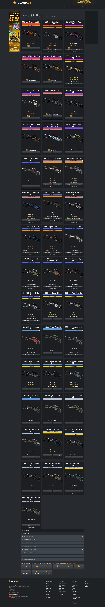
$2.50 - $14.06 (74, 113)
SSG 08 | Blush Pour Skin (31, 159)
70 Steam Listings (57, 49)
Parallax (53, 118)
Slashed (53, 254)
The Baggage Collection (52, 488)
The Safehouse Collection (73, 316)
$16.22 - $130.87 (74, 384)
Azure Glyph (32, 390)
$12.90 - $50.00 (52, 312)
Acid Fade (75, 320)
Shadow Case (53, 80)
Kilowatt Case (75, 182)
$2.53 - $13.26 (74, 487)
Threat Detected (53, 288)
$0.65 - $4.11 (31, 314)
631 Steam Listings (57, 252)
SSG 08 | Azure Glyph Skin (31, 362)
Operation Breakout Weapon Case (32, 250)
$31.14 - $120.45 (74, 45)
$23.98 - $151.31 (31, 76)
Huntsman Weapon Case (53, 250)
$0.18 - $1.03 (31, 180)
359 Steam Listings (36, 47)
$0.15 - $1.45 (52, 449)
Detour (54, 320)
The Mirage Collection (74, 386)
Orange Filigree (75, 288)
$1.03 (74, 312)
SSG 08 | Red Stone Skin (31, 464)
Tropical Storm (75, 390)
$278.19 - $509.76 (74, 77)
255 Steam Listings (78, 49)
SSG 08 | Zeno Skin (74, 226)
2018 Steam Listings (78, 354)
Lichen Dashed (32, 527)
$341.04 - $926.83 (52, 45)
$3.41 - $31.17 (74, 214)
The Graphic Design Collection (74, 352)
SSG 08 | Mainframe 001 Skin (31, 193)
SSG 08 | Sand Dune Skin (52, 464)
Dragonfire (32, 49)
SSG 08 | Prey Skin (53, 429)
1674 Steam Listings (78, 117)
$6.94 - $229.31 (52, 485)
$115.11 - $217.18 (52, 43)
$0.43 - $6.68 (31, 246)
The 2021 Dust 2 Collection (74, 81)
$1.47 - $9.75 (31, 112)
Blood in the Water (54, 51)
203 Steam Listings (57, 318)
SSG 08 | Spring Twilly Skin (31, 260)
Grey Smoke (32, 459)
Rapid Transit (32, 119)
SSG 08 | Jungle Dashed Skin (74, 430)
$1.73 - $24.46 (31, 316)
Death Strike (75, 85)
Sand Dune (54, 493)
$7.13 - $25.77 (31, 485)
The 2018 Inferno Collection (31, 318)
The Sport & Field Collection (74, 250)
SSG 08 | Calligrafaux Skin (31, 328)
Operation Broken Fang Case (54, 114)
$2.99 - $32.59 (31, 113)
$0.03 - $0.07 (74, 417)
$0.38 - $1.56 (74, 246)
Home (22, 11)
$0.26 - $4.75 (31, 384)
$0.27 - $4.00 (74, 453)
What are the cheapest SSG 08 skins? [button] (29, 539)
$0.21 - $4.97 (31, 382)
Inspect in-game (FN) (26, 47)
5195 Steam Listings (36, 220)
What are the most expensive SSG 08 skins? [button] (30, 556)
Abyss (32, 254)
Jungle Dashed (75, 459)
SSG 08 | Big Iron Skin (52, 56)
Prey (54, 457)
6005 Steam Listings (57, 184)
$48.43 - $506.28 (31, 78)
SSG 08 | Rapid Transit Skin (31, 91)
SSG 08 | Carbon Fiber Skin (52, 362)
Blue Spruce (75, 493)
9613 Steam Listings (78, 184)
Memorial (53, 186)
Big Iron (54, 84)
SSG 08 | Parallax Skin (52, 90)
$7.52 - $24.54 (52, 314)
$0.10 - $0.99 (31, 214)
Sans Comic (54, 424)
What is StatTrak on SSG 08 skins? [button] (29, 552)
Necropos (53, 220)
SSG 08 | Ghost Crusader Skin (52, 125)
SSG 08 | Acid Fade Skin (74, 293)
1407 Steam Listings (36, 388)
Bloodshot (32, 84)
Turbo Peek (75, 51)
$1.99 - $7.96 (31, 280)
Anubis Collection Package (32, 387)
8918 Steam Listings (57, 352)
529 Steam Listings (36, 117)
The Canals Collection (74, 284)
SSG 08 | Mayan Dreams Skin (31, 396)
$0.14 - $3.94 (52, 180)
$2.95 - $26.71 (52, 110)
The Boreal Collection (52, 350)
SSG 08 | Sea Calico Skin (73, 125)
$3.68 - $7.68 (74, 216)
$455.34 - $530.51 (74, 146)
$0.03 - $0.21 (52, 347)
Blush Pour (32, 188)
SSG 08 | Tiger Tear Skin (52, 327)
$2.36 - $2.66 (52, 384)
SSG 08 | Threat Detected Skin (52, 260)
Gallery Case (32, 116)
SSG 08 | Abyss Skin (31, 226)
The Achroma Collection (52, 420)
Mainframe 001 (32, 222)
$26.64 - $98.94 (52, 78)
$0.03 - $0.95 (74, 485)
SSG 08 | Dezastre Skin (74, 158)
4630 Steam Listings (78, 252)
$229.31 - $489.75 (74, 79)
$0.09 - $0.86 (74, 178)
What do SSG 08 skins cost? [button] (27, 536)
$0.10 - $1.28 (52, 178)
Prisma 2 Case (74, 116)
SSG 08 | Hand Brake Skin (31, 294)
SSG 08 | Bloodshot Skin (31, 56)
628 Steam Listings (57, 151)
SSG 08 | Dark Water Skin (73, 193)
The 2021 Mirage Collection (52, 453)
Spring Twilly (32, 288)
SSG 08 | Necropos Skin (52, 192)
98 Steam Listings (57, 286)
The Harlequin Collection (31, 352)
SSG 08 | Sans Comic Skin (52, 396)
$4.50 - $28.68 (52, 112)
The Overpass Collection (52, 316)
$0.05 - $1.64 (31, 348)
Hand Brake (32, 322)
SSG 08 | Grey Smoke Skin (31, 430)
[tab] (52, 536)
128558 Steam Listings (78, 422)
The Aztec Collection (31, 522)
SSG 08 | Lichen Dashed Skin (31, 498)
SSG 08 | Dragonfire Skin (31, 22)
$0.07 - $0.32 (52, 451)
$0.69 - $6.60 (52, 212)
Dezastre (75, 186)
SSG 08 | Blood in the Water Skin (52, 23)
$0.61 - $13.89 (74, 451)
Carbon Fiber (54, 390)
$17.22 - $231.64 (74, 382)
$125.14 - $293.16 (31, 43)
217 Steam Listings (78, 388)
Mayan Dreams (32, 424)
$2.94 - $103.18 (31, 519)
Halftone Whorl (75, 356)
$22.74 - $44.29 (31, 148)
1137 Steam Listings (57, 218)
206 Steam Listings (78, 220)
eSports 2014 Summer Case (75, 218)
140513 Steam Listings (57, 422)
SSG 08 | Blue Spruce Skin (74, 464)
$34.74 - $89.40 (73, 280)
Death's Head (32, 154)
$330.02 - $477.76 (31, 42)
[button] (65, 6)
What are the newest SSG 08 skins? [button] (29, 546)
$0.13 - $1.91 (31, 216)
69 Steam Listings (78, 83)
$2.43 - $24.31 (52, 148)
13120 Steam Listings (36, 354)
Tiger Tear (53, 354)
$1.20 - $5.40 (74, 112)
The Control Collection (52, 284)
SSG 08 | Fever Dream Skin (74, 91)
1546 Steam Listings (78, 456)
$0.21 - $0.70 (74, 348)
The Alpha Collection (31, 420)
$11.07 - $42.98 (52, 76)
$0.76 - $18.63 (31, 248)
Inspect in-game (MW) (26, 81)
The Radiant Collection (31, 183)
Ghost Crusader (53, 154)
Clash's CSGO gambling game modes (69, 563)
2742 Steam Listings (36, 252)
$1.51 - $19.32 (52, 146)
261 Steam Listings (57, 81)
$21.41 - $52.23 (52, 280)
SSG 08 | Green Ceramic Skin (74, 396)
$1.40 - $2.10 (52, 246)
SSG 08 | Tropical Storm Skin (74, 362)
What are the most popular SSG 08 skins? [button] (30, 542)
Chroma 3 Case (53, 150)
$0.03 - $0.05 (31, 451)
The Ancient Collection (74, 454)
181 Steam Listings (36, 151)
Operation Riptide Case (75, 47)
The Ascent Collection (31, 454)
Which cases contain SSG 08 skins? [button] (29, 549)
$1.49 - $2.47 (52, 248)
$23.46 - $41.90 (31, 146)
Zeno (75, 254)
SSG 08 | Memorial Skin (52, 158)
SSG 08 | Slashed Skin (52, 226)
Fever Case (54, 182)
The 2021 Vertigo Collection (52, 386)
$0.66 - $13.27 (52, 214)
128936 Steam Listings (35, 456)
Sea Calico (75, 154)
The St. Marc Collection (74, 149)
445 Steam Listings (36, 286)
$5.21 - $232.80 (31, 417)
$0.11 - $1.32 (74, 180)
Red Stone (32, 493)
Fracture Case (32, 218)
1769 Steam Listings (36, 320)
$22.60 (73, 314)
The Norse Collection (31, 488)
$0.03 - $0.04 (52, 417)
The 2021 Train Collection (31, 284)
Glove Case (32, 46)
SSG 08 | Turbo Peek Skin (74, 23)
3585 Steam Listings (78, 318)
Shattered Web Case (32, 80)
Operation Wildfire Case (53, 216)
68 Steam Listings (35, 422)
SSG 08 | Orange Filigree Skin (74, 260)
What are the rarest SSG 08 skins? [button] (29, 559)
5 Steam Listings (78, 151)
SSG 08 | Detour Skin (52, 293)
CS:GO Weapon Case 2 (53, 47)
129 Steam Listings (36, 81)
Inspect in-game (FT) (48, 252)
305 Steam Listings (57, 388)
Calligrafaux (32, 356)
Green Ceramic (75, 424)
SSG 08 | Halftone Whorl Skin (74, 328)
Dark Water (75, 222)
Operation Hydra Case (32, 150)
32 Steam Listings (78, 286)
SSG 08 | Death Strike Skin (74, 57)
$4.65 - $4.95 (52, 382)
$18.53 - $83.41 (73, 43)
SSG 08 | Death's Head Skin (31, 125)
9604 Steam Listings (57, 455)
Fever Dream (75, 119)
